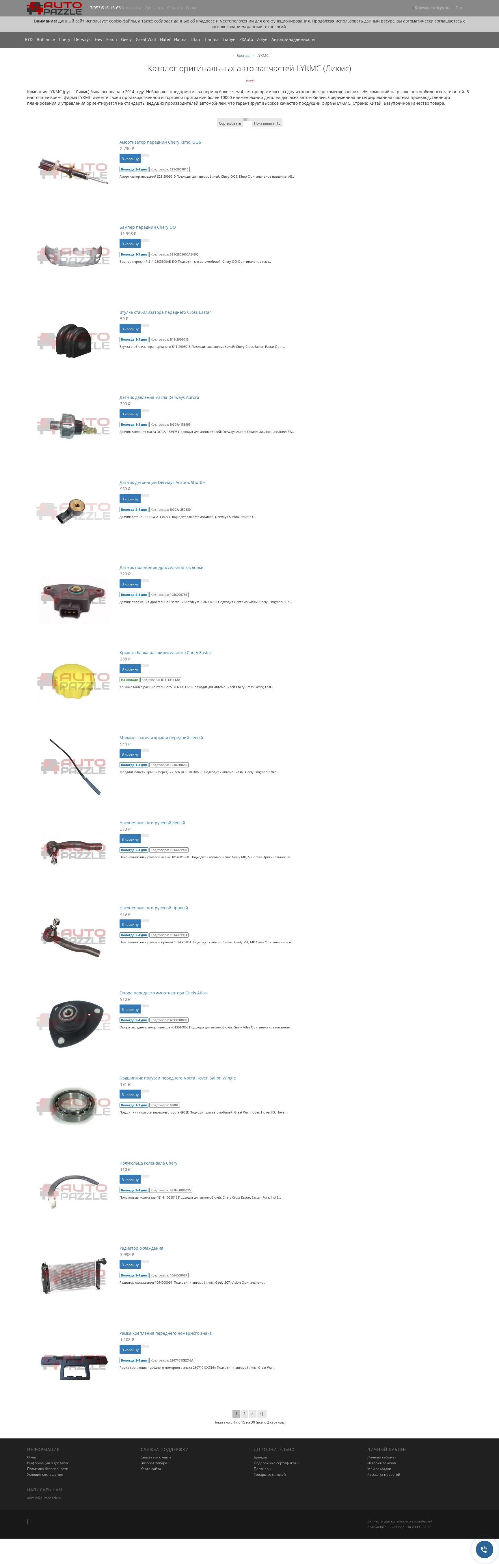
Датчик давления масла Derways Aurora (159, 397)
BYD (29, 39)
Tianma (211, 39)
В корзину (130, 158)
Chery (64, 39)
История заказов (381, 1462)
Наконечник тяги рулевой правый (154, 907)
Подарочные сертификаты (276, 1462)
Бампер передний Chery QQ (148, 227)
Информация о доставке (48, 1462)
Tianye (229, 39)
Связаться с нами (156, 1457)
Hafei (165, 39)
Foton (111, 39)
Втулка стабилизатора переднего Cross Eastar (165, 312)
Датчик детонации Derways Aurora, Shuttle (162, 482)
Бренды (243, 55)
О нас (191, 7)
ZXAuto (246, 39)
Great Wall (146, 39)
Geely (126, 39)
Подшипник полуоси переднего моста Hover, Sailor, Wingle (178, 1078)
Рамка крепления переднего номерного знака (166, 1333)
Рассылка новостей (383, 1474)
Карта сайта (151, 1468)
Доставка (154, 7)
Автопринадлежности (293, 39)
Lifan (195, 39)
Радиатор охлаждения (141, 1248)
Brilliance (46, 39)
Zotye (262, 39)
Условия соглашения (45, 1474)
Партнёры (262, 1468)
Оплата (174, 7)
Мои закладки (379, 1468)
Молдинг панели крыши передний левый (161, 737)
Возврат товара (154, 1462)
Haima (180, 39)
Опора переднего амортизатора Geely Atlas (163, 993)
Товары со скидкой (270, 1474)
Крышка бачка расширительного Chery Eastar (165, 652)
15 (267, 123)
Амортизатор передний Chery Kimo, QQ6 (160, 142)
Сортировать (230, 123)
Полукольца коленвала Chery (148, 1163)
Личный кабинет (381, 1457)
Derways (82, 39)
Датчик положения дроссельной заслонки (162, 567)
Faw (98, 39)
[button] (431, 8)
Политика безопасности (47, 1468)
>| (262, 1413)
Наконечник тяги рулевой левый (152, 822)
